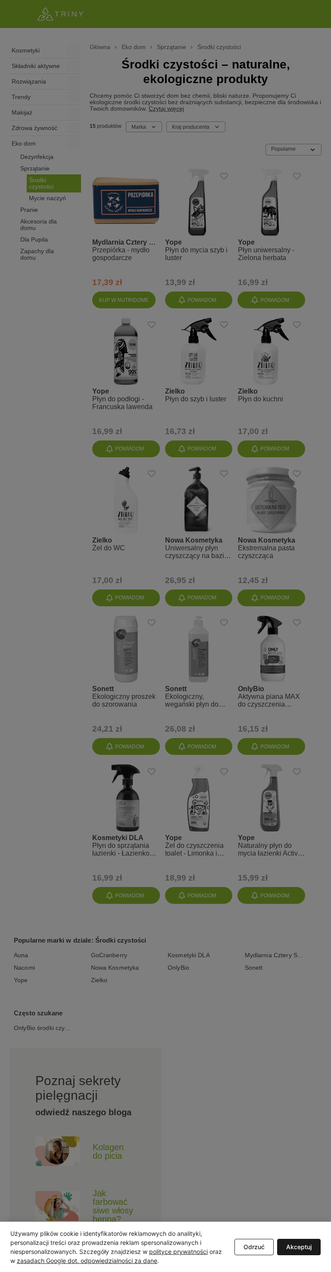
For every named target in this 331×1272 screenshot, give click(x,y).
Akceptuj (299, 1246)
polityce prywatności (178, 1251)
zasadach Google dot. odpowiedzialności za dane (87, 1260)
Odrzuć (254, 1246)
